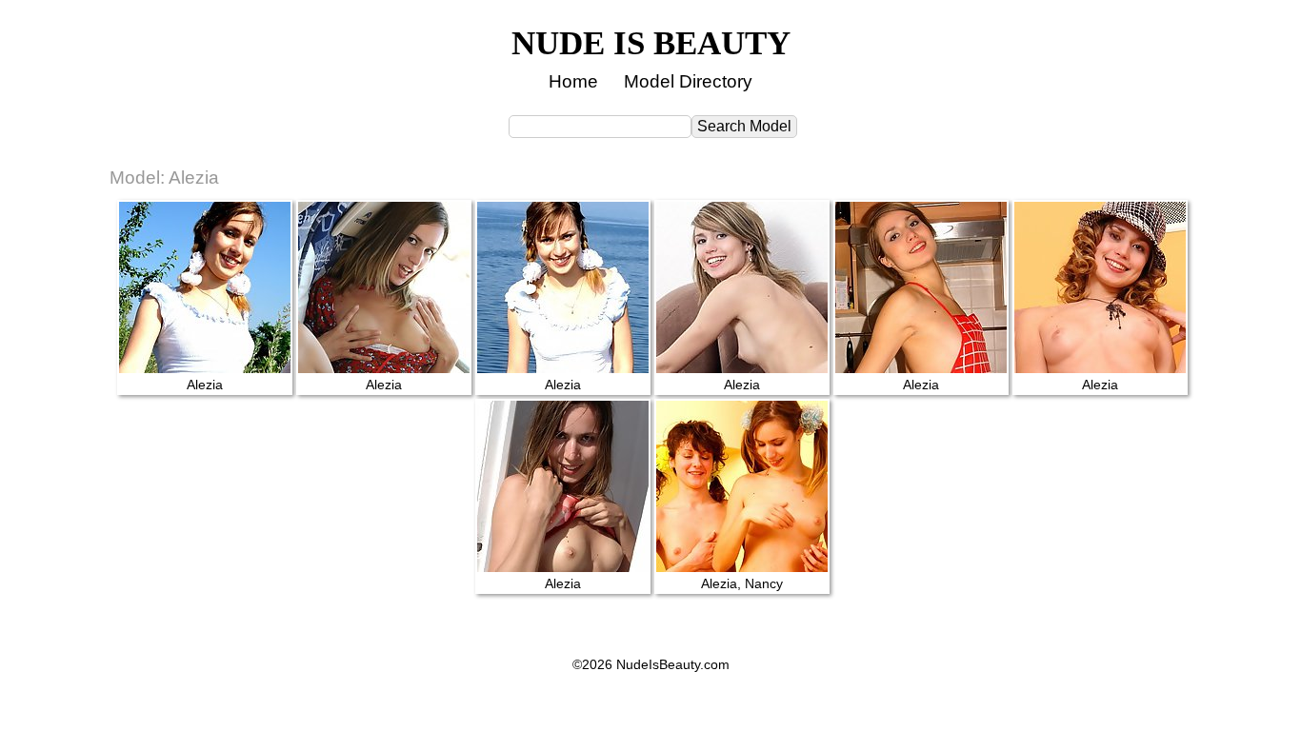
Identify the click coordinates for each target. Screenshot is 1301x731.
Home (573, 81)
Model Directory (688, 81)
